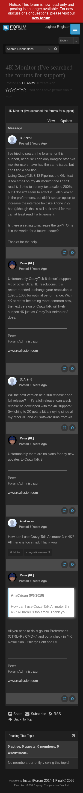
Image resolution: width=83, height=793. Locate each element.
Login (48, 27)
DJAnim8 (29, 83)
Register (63, 27)
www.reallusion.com (23, 350)
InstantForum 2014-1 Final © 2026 (48, 780)
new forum (41, 18)
